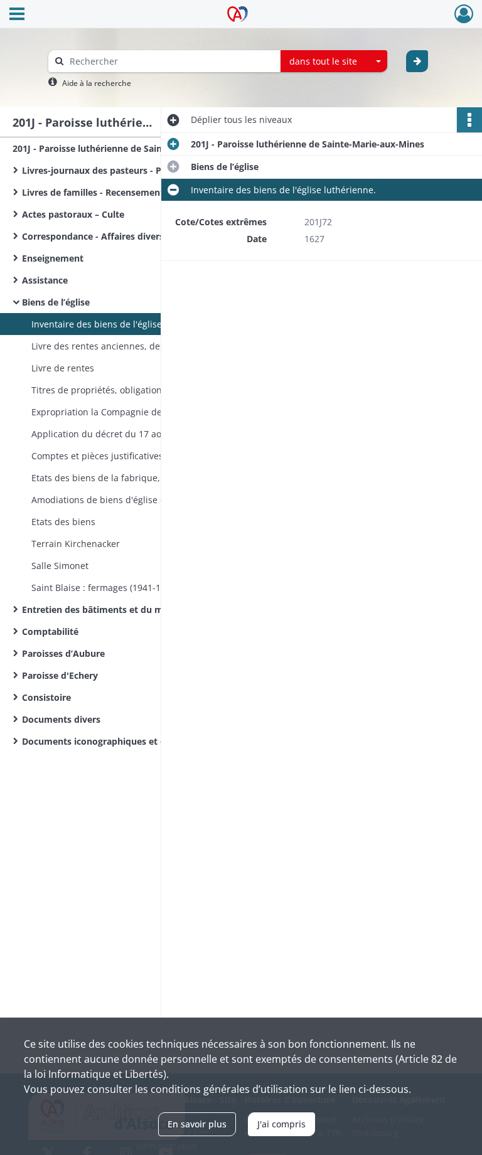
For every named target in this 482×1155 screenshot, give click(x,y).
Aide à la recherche (96, 83)
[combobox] (334, 61)
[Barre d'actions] (469, 119)
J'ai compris (281, 1124)
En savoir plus (197, 1124)
